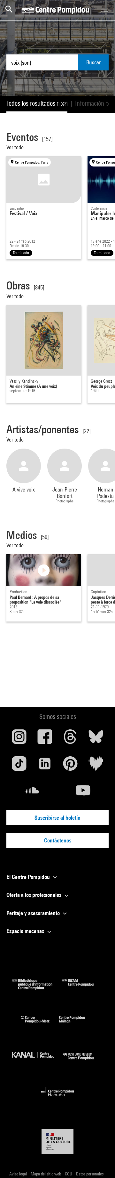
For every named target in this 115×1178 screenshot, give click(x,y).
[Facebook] (44, 739)
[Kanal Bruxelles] (37, 1061)
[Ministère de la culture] (57, 1141)
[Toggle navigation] (104, 9)
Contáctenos (57, 840)
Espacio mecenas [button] (25, 931)
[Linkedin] (44, 766)
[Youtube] (83, 792)
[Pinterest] (70, 766)
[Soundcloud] (31, 792)
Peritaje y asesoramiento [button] (33, 913)
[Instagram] (19, 739)
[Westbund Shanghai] (83, 1061)
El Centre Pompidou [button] (28, 876)
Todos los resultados (36, 103)
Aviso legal (18, 1173)
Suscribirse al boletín (57, 817)
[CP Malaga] (76, 1024)
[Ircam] (82, 987)
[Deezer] (96, 766)
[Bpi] (37, 987)
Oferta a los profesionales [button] (34, 894)
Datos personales (90, 1173)
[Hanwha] (57, 1098)
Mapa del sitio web (46, 1173)
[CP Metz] (40, 1024)
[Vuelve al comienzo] (100, 1163)
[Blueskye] (96, 739)
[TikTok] (19, 766)
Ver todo (15, 147)
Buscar (93, 62)
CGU (69, 1173)
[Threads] (70, 739)
